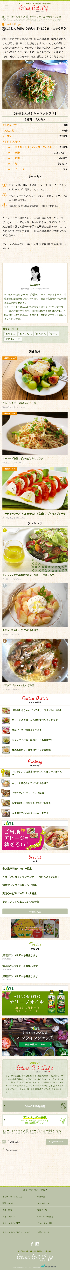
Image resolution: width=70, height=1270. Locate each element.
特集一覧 (41, 1196)
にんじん (41, 333)
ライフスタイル (9, 1216)
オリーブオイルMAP (11, 1223)
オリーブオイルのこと (12, 1196)
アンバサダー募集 (45, 1223)
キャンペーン (43, 1203)
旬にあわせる (13, 339)
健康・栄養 (7, 1210)
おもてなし (26, 333)
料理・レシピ (8, 1203)
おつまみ (10, 333)
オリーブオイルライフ (13, 16)
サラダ (53, 333)
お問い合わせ (43, 1232)
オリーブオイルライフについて (16, 1232)
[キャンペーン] (35, 928)
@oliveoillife (57, 1141)
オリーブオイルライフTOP (35, 1190)
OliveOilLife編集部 (35, 1106)
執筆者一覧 (42, 1210)
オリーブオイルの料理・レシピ (45, 16)
